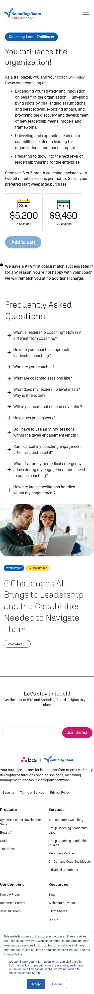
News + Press (10, 894)
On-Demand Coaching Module (69, 861)
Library (53, 919)
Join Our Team (10, 911)
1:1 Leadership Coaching (65, 820)
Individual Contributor (63, 870)
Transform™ (8, 849)
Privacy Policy (60, 792)
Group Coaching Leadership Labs (67, 830)
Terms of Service (32, 792)
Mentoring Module (61, 853)
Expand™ (6, 832)
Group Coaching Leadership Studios (67, 843)
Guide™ (5, 841)
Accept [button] (36, 984)
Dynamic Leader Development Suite (21, 822)
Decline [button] (57, 984)
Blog (51, 894)
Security (8, 792)
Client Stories (57, 911)
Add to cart (23, 242)
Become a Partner (12, 903)
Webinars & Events (61, 903)
